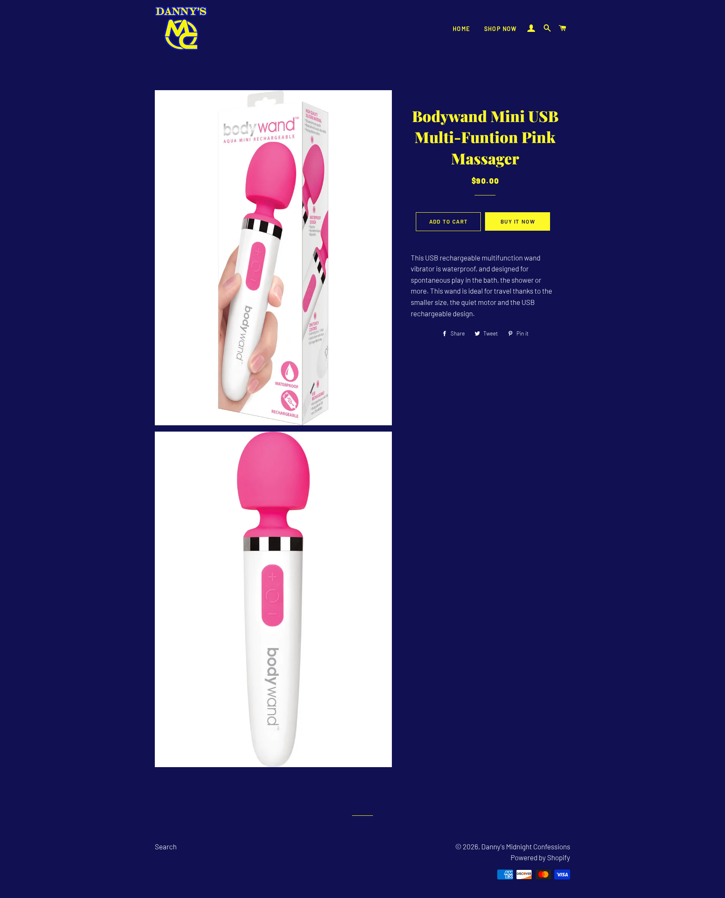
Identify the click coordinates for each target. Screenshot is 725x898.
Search (166, 846)
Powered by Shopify (540, 857)
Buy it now (518, 221)
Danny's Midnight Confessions (525, 846)
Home (461, 28)
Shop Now (500, 28)
